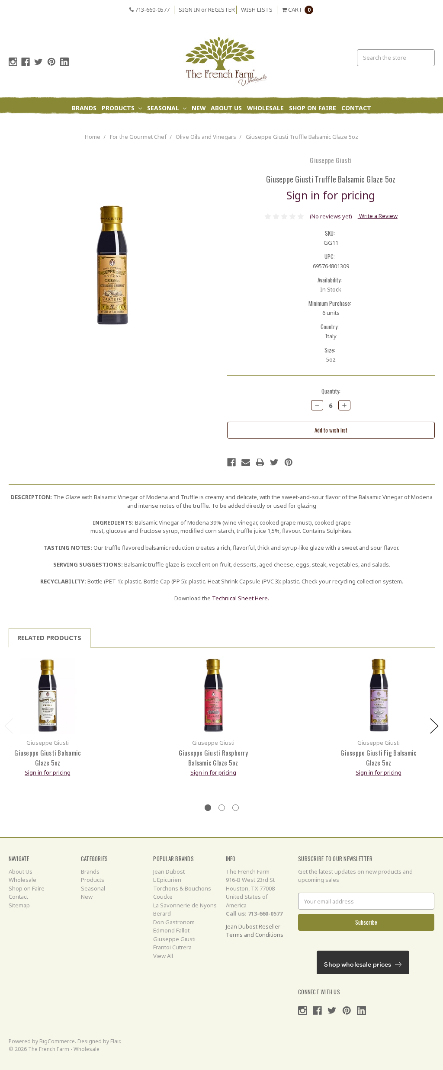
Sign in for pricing (330, 195)
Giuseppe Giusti (174, 939)
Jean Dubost (169, 871)
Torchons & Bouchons (182, 888)
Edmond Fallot (171, 930)
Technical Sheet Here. (240, 598)
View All (163, 956)
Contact (356, 108)
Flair (115, 1041)
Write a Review (378, 216)
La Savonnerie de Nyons (185, 905)
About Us (226, 108)
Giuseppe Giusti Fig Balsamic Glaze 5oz (378, 757)
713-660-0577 (152, 9)
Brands (84, 108)
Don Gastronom (174, 922)
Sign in (189, 9)
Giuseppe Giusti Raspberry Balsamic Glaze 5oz (213, 757)
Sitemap (19, 905)
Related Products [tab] (49, 637)
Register (221, 9)
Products (119, 108)
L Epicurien (167, 880)
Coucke (163, 896)
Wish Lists (257, 9)
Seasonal (164, 108)
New (199, 108)
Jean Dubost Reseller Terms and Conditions (254, 931)
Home (92, 137)
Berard (162, 913)
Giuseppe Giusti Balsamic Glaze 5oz (47, 757)
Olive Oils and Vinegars (206, 137)
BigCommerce (57, 1041)
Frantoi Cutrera (172, 947)
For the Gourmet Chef (138, 137)
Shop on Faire (312, 108)
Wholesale (265, 108)
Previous (8, 726)
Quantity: (330, 391)
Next (434, 726)
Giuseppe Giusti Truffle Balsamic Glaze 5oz (302, 137)
